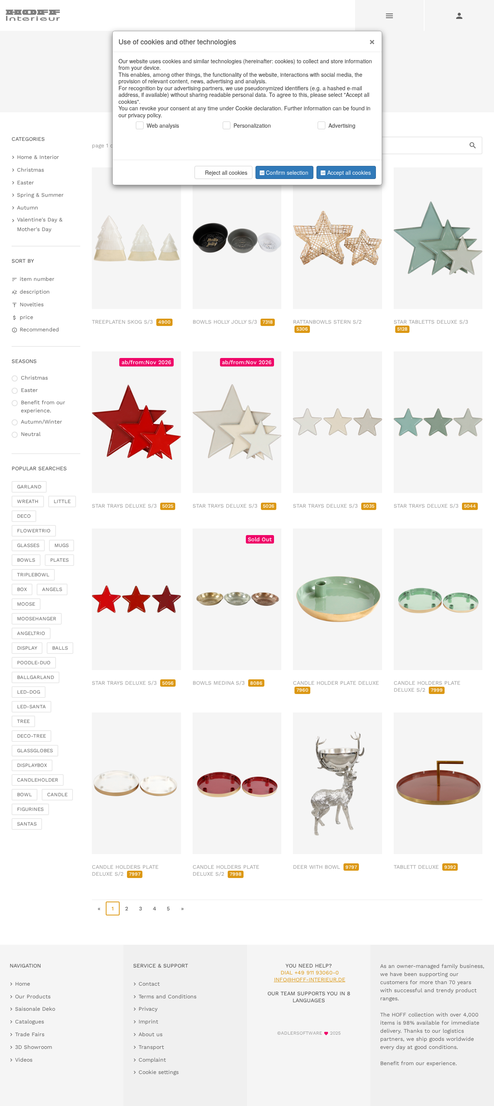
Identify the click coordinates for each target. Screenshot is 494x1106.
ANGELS (52, 589)
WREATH (28, 501)
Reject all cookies (226, 172)
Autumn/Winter (41, 422)
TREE (23, 721)
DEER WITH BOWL (325, 867)
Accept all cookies (349, 172)
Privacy (148, 1009)
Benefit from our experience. (43, 406)
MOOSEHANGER (36, 618)
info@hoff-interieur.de (309, 979)
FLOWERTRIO (34, 531)
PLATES (59, 560)
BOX (22, 589)
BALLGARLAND (35, 677)
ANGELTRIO (31, 633)
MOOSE (26, 604)
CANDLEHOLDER (37, 780)
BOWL (24, 794)
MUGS (61, 545)
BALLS (60, 648)
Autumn (27, 207)
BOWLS (26, 560)
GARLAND (29, 487)
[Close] (370, 39)
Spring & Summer (40, 195)
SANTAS (27, 824)
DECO (24, 516)
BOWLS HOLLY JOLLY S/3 (233, 322)
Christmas (30, 170)
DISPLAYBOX (32, 765)
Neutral (31, 434)
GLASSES (28, 545)
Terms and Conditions (167, 996)
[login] (459, 15)
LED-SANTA (31, 706)
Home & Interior (38, 157)
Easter (25, 182)
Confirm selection (287, 172)
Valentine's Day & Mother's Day (40, 224)
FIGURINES (30, 809)
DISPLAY (27, 648)
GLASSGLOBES (35, 750)
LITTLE (62, 501)
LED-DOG (28, 692)
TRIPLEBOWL (33, 574)
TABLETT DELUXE (425, 867)
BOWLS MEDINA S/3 (227, 683)
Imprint (148, 1021)
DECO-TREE (31, 736)
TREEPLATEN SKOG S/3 (131, 322)
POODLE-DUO (34, 662)
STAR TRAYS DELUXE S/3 (132, 506)
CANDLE (57, 794)
